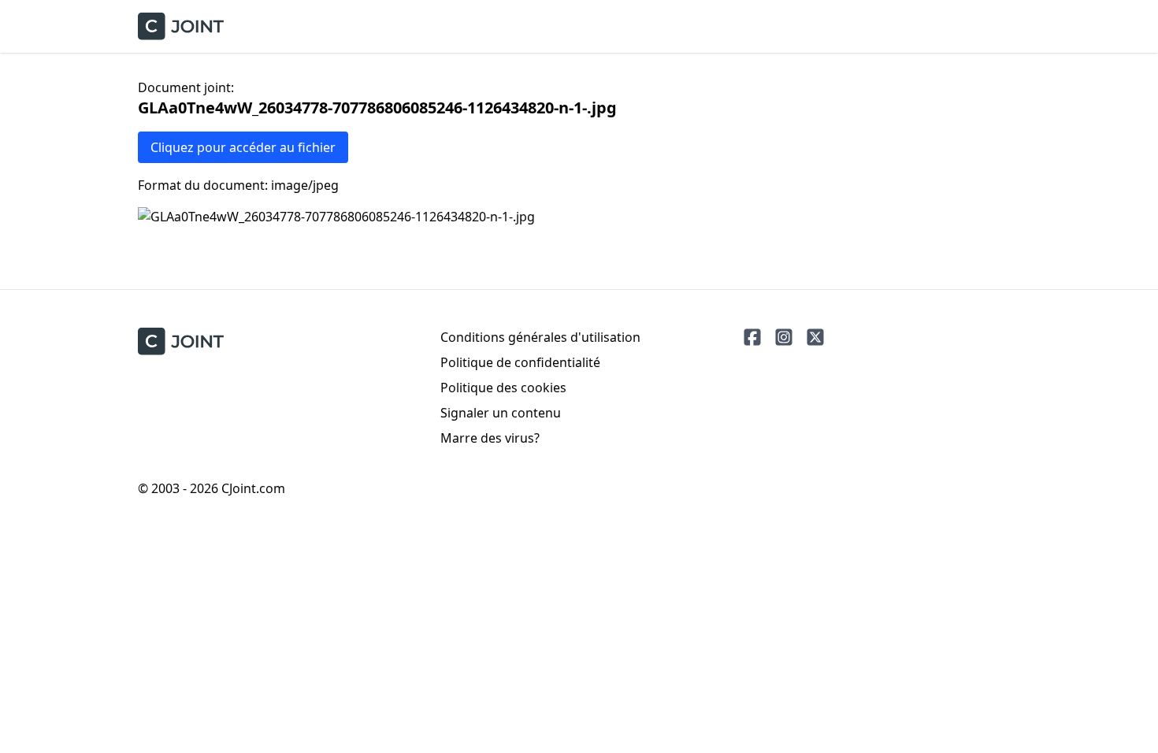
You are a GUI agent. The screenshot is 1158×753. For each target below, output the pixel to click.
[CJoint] (181, 341)
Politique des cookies (503, 387)
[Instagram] (783, 337)
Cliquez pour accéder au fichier (243, 147)
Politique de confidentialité (520, 362)
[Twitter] (815, 337)
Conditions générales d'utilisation (540, 337)
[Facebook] (752, 337)
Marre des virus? (490, 438)
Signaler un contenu (500, 412)
